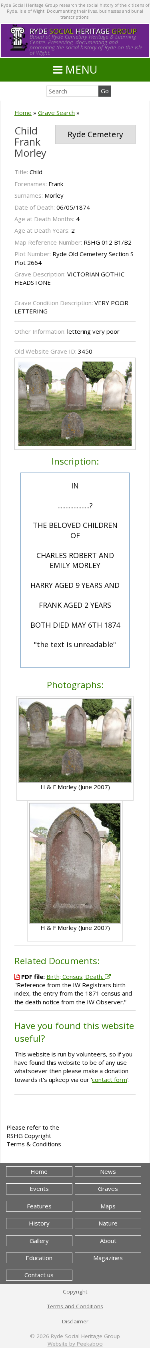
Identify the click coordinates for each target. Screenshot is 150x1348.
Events (39, 1188)
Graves (108, 1188)
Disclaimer (75, 1321)
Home (23, 113)
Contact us (39, 1275)
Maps (108, 1206)
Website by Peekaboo (75, 1343)
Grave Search (56, 113)
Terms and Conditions (75, 1306)
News (108, 1171)
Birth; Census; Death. (75, 976)
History (39, 1223)
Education (39, 1258)
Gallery (39, 1241)
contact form (109, 1079)
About (108, 1241)
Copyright (75, 1291)
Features (39, 1206)
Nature (108, 1223)
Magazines (108, 1258)
